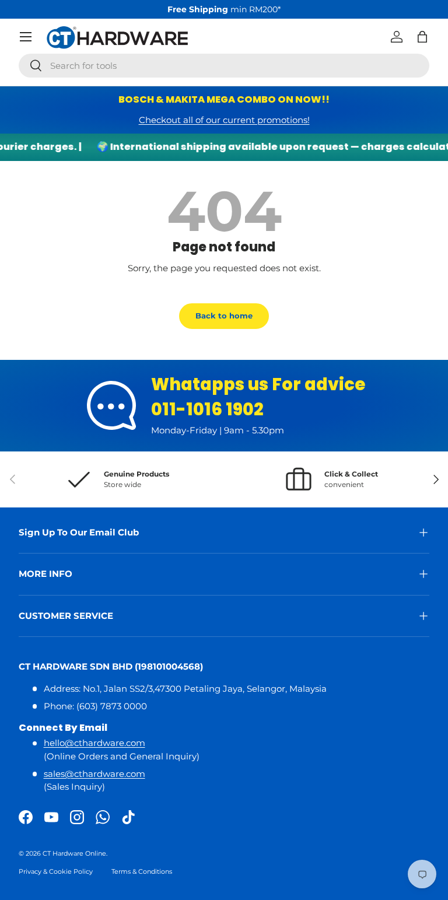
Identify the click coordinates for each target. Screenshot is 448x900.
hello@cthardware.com (94, 742)
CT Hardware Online (74, 853)
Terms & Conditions (141, 871)
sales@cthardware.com (94, 773)
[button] (422, 37)
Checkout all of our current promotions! (224, 119)
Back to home (224, 315)
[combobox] (224, 66)
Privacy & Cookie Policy (56, 871)
